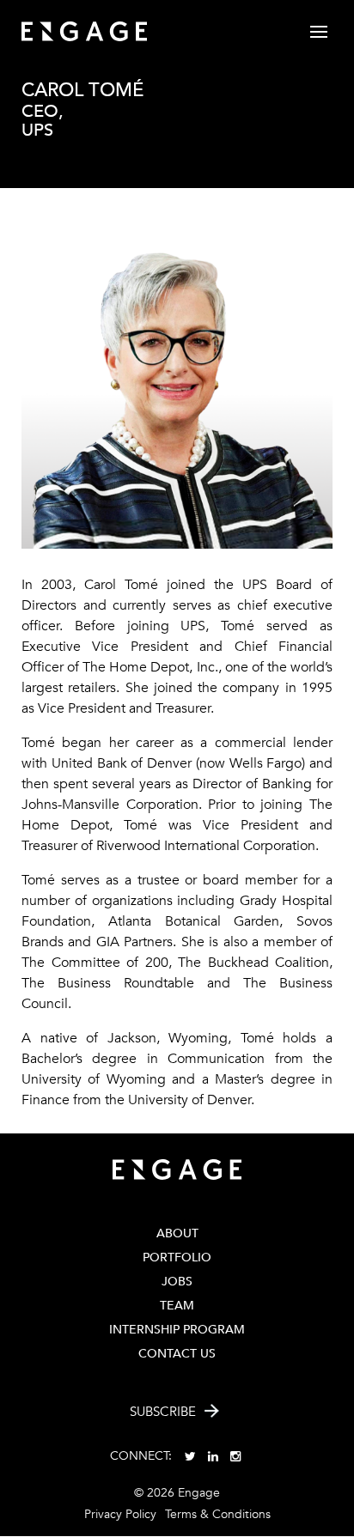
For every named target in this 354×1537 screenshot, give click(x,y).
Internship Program (177, 1329)
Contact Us (177, 1354)
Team (177, 1305)
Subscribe (163, 1411)
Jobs (177, 1281)
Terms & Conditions (218, 1514)
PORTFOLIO (177, 1257)
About (177, 1233)
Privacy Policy (120, 1514)
